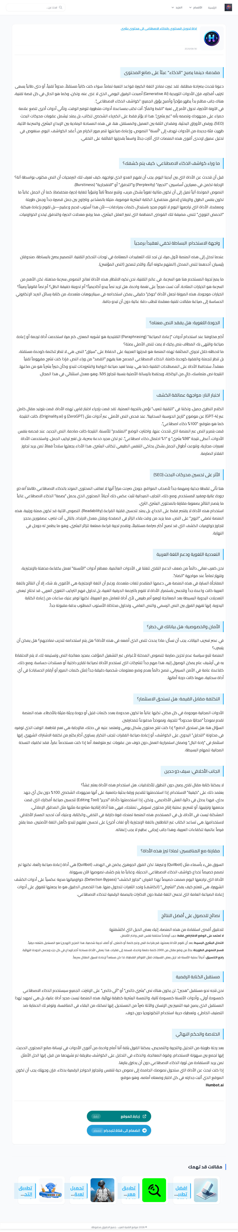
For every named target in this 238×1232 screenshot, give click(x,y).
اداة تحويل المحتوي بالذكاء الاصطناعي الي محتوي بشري (159, 28)
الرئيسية (212, 7)
